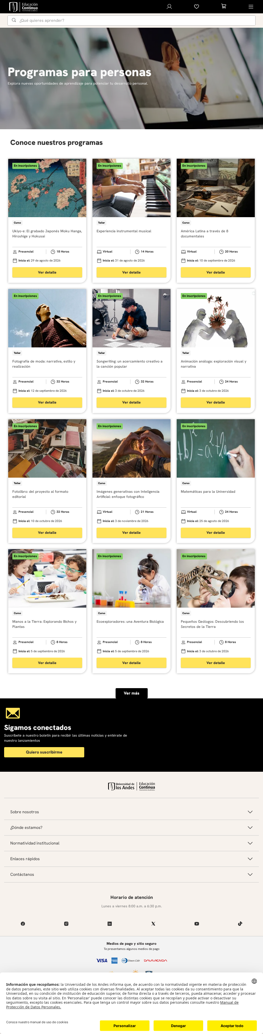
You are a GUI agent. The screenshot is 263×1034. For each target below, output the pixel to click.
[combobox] (131, 20)
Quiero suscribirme (44, 752)
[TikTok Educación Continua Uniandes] (240, 923)
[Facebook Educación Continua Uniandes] (22, 923)
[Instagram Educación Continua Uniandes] (66, 923)
